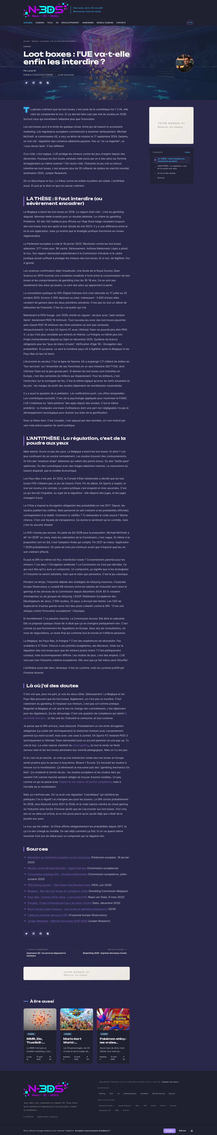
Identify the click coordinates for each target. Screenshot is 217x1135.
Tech (50, 23)
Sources (160, 178)
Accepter (169, 1131)
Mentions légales (47, 1117)
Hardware (88, 23)
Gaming (40, 23)
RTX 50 (126, 1110)
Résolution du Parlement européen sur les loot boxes (59, 857)
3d (57, 23)
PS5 (145, 1106)
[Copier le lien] (48, 83)
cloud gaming (81, 745)
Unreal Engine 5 (124, 1106)
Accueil (28, 23)
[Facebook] (41, 83)
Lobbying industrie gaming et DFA (48, 915)
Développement (70, 23)
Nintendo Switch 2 (106, 1106)
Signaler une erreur (170, 1082)
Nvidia (153, 1106)
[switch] (190, 22)
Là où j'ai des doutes (166, 173)
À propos (28, 1117)
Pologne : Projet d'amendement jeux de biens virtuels (59, 903)
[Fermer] (192, 1131)
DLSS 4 (163, 1106)
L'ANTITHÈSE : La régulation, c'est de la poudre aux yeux (172, 167)
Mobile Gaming (105, 23)
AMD (117, 1110)
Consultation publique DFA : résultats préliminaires (57, 874)
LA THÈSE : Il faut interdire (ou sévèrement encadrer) (171, 160)
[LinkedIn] (33, 83)
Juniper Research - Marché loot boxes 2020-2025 (57, 921)
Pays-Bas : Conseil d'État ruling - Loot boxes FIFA (57, 897)
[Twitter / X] (26, 83)
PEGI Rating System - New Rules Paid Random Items (59, 885)
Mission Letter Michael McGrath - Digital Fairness (57, 868)
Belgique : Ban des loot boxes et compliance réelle (58, 891)
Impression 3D (105, 1110)
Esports (121, 23)
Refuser (182, 1131)
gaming (27, 47)
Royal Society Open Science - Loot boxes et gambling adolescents (67, 909)
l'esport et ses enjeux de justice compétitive (85, 781)
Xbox (137, 1106)
